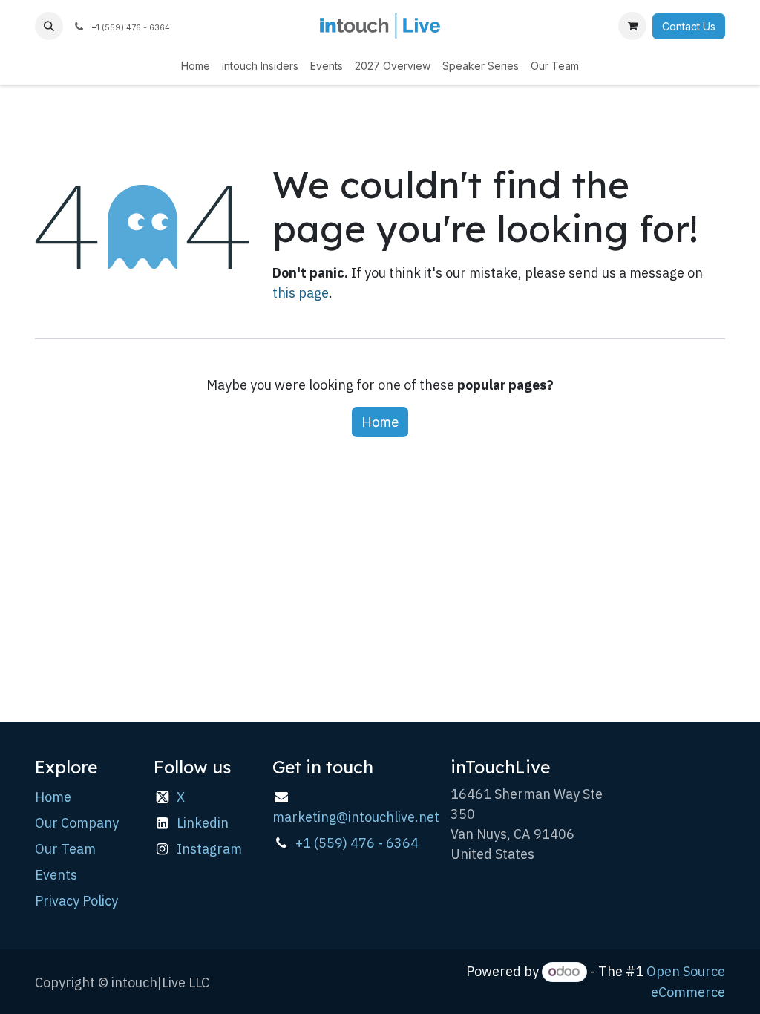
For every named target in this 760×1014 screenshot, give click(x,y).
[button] (49, 26)
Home (380, 422)
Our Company (77, 822)
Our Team (65, 848)
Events (56, 874)
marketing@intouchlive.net (355, 816)
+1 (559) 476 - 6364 (357, 842)
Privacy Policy (76, 900)
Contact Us (688, 26)
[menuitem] (195, 65)
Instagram (209, 848)
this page (300, 292)
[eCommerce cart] (632, 26)
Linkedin (203, 822)
